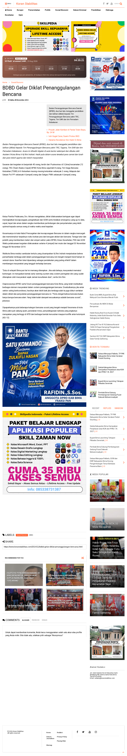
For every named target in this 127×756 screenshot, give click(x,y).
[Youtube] (112, 3)
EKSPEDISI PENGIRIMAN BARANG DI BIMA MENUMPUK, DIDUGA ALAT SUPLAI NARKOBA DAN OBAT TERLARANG (23, 577)
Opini (21, 15)
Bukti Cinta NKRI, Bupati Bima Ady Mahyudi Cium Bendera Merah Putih (105, 495)
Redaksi (60, 732)
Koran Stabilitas (26, 3)
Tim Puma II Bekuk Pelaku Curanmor (24, 605)
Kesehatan (9, 15)
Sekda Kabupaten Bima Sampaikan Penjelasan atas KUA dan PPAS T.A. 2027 (111, 369)
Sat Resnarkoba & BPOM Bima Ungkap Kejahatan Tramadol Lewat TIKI (64, 578)
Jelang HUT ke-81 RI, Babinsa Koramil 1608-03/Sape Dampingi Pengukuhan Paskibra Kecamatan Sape (104, 578)
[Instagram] (96, 731)
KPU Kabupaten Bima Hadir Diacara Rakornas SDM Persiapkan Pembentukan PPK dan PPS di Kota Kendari (64, 602)
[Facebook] (103, 3)
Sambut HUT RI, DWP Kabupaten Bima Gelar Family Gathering (104, 609)
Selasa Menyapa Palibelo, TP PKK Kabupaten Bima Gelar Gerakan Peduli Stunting (111, 356)
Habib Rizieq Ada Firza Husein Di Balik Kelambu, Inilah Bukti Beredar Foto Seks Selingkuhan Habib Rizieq (106, 549)
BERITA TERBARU (101, 347)
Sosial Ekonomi (61, 10)
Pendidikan (96, 10)
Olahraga (109, 10)
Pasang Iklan (61, 741)
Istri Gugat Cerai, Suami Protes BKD (63, 136)
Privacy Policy (62, 737)
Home (9, 10)
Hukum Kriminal (79, 10)
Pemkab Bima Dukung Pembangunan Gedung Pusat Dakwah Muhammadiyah (109, 395)
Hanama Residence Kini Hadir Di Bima (64, 140)
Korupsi (20, 10)
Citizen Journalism (50, 737)
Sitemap (49, 745)
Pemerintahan (34, 10)
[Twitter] (107, 3)
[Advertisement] (21, 119)
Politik (47, 10)
